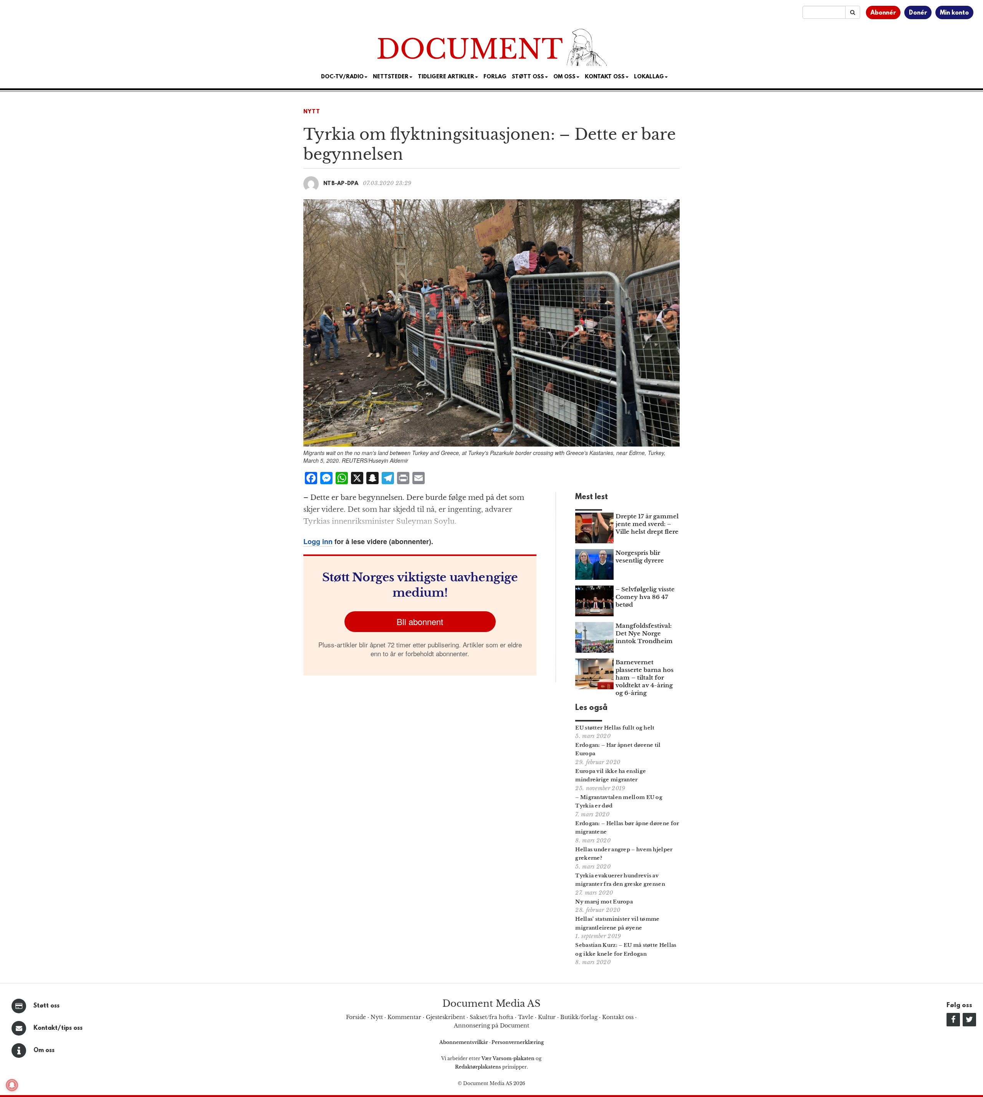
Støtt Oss (528, 77)
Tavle (525, 1017)
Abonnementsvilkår (464, 1042)
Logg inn (318, 541)
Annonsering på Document (491, 1025)
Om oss (44, 1050)
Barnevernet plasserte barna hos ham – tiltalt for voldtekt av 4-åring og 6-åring (645, 678)
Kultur (547, 1017)
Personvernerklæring (518, 1042)
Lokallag (649, 77)
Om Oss (564, 77)
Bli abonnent (420, 621)
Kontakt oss (605, 77)
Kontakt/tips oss (58, 1028)
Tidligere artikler (446, 77)
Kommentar (404, 1017)
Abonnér (883, 13)
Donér (918, 13)
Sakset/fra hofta (491, 1017)
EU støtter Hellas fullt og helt (614, 728)
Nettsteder (391, 77)
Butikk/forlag (578, 1017)
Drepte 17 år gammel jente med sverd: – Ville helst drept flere (647, 524)
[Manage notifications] (12, 1085)
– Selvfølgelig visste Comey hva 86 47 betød (645, 597)
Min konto (954, 13)
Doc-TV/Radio (342, 77)
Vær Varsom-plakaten (508, 1058)
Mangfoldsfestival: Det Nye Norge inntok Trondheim (644, 633)
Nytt (311, 112)
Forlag (494, 77)
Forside (356, 1017)
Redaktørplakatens (478, 1067)
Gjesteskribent (445, 1017)
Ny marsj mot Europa (604, 901)
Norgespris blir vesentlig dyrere (640, 556)
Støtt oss (46, 1006)
